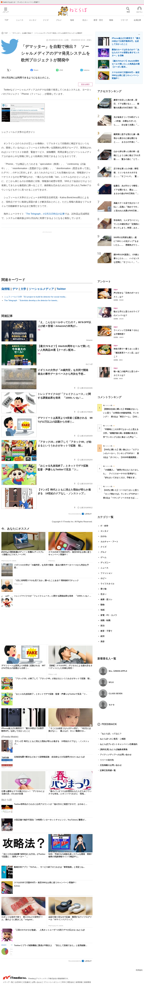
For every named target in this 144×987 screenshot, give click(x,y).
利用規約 (139, 970)
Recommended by (74, 514)
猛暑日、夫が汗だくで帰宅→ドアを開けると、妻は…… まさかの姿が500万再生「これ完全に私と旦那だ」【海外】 (126, 193)
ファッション (106, 573)
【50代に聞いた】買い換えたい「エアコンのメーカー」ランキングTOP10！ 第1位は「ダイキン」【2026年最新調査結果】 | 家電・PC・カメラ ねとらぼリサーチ (121, 457)
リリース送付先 (105, 760)
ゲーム (103, 557)
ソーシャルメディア (41, 288)
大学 (23, 288)
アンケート (104, 281)
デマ (15, 288)
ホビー (103, 578)
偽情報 (5, 288)
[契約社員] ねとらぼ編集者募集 (112, 749)
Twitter (61, 288)
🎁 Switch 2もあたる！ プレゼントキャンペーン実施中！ (20, 2)
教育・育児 (98, 20)
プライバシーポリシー (52, 982)
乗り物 (103, 589)
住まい (85, 20)
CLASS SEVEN (115, 693)
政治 (102, 625)
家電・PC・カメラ (109, 615)
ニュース (19, 20)
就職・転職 (105, 620)
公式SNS (18, 982)
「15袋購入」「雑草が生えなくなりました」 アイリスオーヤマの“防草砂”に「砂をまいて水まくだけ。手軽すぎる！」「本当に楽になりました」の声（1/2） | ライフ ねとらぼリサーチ (121, 477)
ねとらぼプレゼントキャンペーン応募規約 (117, 744)
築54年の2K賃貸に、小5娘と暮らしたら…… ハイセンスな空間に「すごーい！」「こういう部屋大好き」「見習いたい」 (126, 262)
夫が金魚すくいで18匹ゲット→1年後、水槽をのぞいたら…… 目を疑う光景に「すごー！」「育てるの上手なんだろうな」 (127, 125)
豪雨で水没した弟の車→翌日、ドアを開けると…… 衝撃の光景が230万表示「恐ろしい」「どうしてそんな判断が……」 (126, 107)
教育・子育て (106, 631)
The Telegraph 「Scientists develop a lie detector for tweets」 (31, 300)
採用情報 (79, 982)
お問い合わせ (37, 982)
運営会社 (70, 982)
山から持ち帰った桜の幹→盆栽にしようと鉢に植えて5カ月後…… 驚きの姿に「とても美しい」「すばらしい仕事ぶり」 (127, 159)
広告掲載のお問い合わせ (109, 765)
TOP (6, 20)
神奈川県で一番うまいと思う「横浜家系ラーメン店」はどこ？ (126, 353)
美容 (102, 641)
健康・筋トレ (106, 599)
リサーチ (124, 20)
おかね (103, 536)
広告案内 (26, 982)
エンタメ (32, 20)
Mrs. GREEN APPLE (118, 671)
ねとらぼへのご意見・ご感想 (111, 739)
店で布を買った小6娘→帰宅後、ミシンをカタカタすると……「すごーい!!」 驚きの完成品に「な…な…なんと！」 (126, 176)
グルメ (59, 20)
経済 (102, 636)
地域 (72, 20)
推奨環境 (87, 982)
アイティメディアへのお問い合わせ (114, 754)
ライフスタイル (107, 583)
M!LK (111, 682)
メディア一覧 (8, 982)
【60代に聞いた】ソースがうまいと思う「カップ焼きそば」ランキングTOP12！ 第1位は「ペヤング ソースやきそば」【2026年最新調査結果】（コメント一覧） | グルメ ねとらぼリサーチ (122, 498)
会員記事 (137, 20)
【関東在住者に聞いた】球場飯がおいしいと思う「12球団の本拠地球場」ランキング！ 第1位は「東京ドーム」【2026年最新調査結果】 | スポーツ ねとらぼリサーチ (121, 416)
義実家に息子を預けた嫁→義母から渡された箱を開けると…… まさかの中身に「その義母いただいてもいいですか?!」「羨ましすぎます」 (126, 142)
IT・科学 (104, 526)
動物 (111, 20)
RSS (64, 982)
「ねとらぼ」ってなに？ (109, 733)
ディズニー (105, 562)
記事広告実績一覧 (106, 770)
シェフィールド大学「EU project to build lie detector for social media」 (35, 297)
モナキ (112, 705)
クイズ (46, 20)
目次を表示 (85, 84)
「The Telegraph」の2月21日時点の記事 (44, 214)
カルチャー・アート (109, 541)
